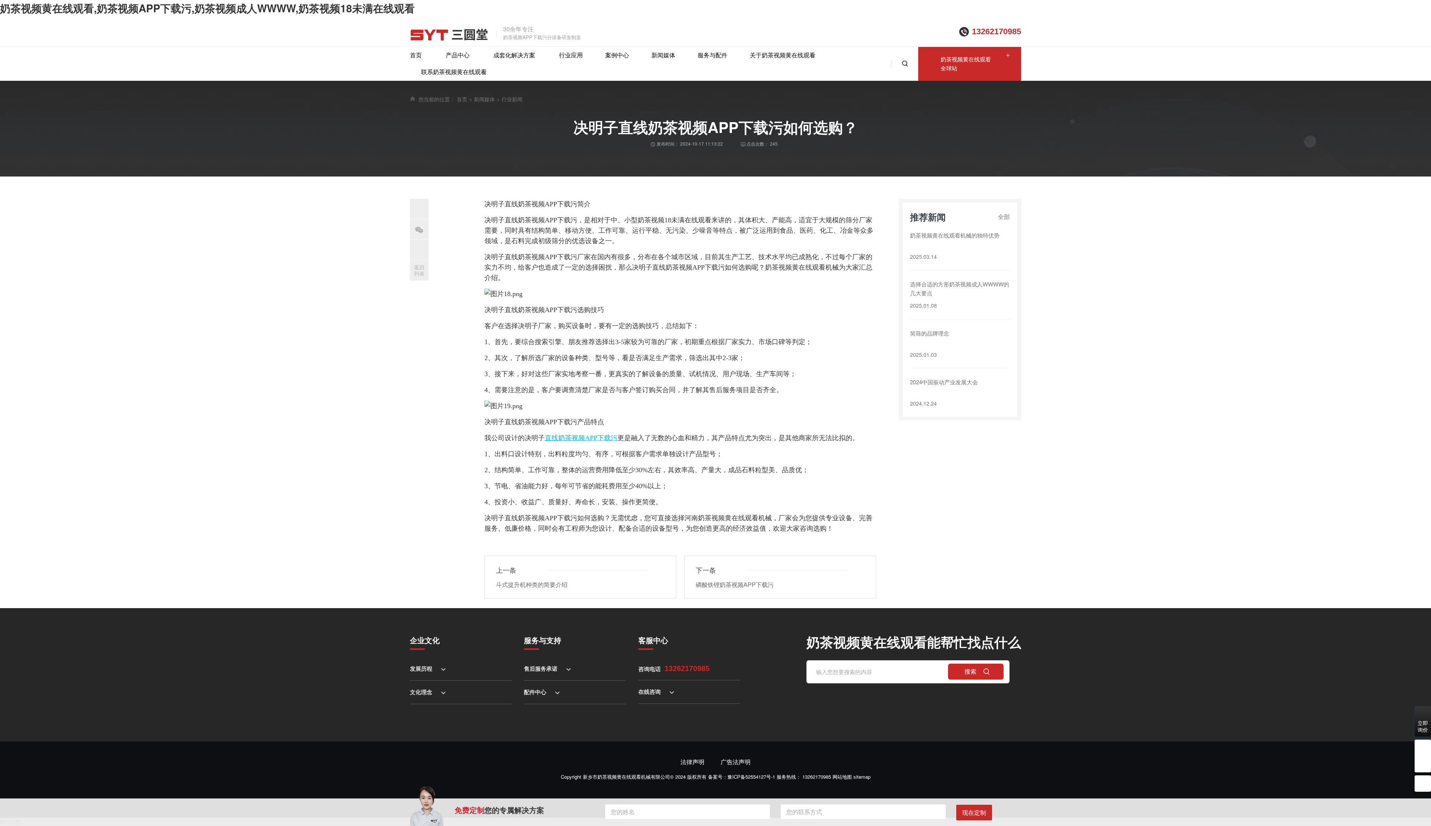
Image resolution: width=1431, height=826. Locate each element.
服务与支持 (542, 640)
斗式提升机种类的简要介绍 (532, 584)
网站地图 (842, 776)
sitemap (862, 776)
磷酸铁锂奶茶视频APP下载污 (735, 584)
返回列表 (419, 270)
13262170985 (996, 31)
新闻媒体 (663, 55)
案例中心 (617, 55)
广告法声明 (736, 761)
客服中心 (653, 640)
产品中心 (458, 55)
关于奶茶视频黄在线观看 (782, 55)
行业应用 (571, 55)
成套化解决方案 (514, 55)
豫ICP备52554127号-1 (751, 776)
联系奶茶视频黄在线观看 (454, 71)
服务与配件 (712, 55)
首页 (416, 55)
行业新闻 (512, 99)
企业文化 (425, 640)
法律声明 (692, 761)
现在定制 (974, 812)
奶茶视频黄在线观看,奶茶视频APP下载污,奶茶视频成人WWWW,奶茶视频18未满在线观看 (207, 8)
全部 (1004, 216)
